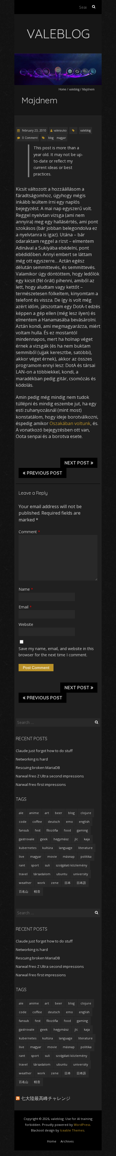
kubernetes (27, 848)
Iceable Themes (72, 1130)
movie (52, 856)
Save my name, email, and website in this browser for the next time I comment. (56, 651)
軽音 (37, 891)
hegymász (61, 839)
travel (23, 874)
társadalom (42, 874)
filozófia (52, 830)
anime (34, 813)
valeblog (74, 89)
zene (55, 883)
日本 (67, 883)
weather (25, 883)
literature (85, 848)
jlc (76, 839)
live (21, 856)
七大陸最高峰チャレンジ (45, 1098)
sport (35, 865)
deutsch (54, 821)
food (67, 830)
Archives (67, 1141)
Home (62, 89)
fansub (24, 830)
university (80, 874)
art (47, 813)
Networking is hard (32, 759)
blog (50, 138)
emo (69, 821)
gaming (82, 830)
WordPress (82, 1124)
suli (47, 865)
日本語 (81, 883)
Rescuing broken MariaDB (38, 767)
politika (86, 856)
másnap (69, 856)
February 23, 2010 (33, 130)
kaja (87, 839)
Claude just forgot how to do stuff (44, 750)
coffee (37, 821)
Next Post (76, 463)
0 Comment (30, 138)
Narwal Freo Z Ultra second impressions (50, 776)
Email (25, 607)
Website (26, 624)
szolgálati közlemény (71, 865)
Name (26, 589)
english (84, 821)
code (22, 821)
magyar (61, 138)
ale (21, 813)
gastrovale (26, 839)
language (65, 848)
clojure (86, 813)
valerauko (60, 130)
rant (22, 865)
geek (44, 839)
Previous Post (44, 473)
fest (38, 830)
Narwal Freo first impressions (41, 784)
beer (58, 813)
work (41, 883)
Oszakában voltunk (70, 423)
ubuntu (61, 874)
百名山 (23, 891)
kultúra (47, 848)
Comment (29, 531)
